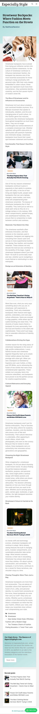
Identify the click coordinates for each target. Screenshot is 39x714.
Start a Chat (32, 710)
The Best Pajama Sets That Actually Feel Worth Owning (17, 177)
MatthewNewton (12, 27)
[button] (32, 4)
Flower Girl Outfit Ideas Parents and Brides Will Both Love (19, 416)
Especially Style (15, 4)
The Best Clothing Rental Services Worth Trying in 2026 (18, 534)
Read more (10, 660)
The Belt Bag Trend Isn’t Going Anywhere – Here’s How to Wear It (19, 296)
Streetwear (12, 613)
